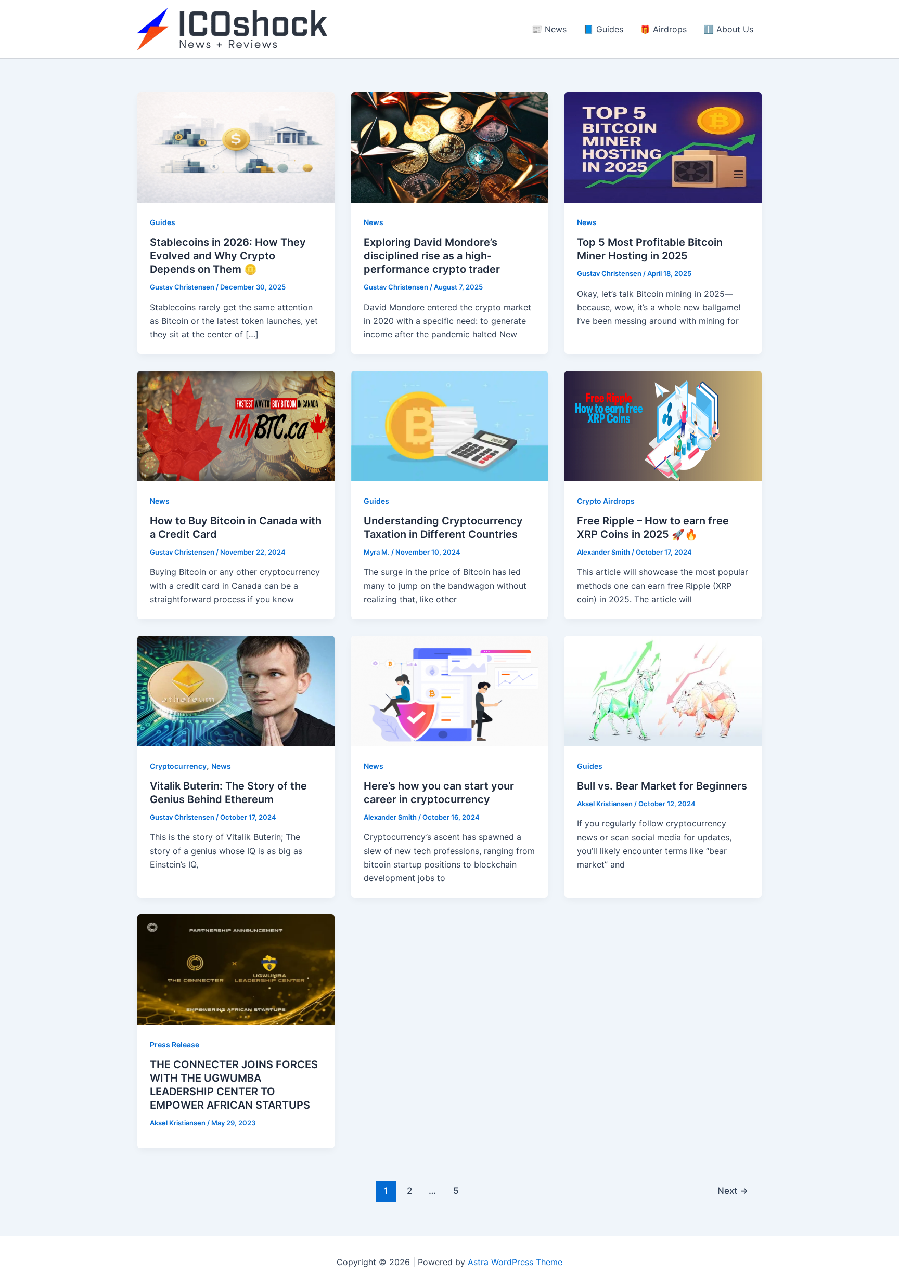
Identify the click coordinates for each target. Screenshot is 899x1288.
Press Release (174, 1044)
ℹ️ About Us (728, 29)
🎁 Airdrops (663, 29)
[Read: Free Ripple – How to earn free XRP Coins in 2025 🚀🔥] (663, 425)
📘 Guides (603, 29)
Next (732, 1190)
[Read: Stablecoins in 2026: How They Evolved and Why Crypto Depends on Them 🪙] (236, 146)
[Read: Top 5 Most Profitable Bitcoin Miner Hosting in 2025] (663, 146)
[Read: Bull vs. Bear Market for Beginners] (663, 690)
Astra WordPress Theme (515, 1262)
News (373, 222)
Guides (162, 222)
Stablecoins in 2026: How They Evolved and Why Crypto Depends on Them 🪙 (228, 255)
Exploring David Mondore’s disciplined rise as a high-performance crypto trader (432, 255)
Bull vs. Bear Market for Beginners (662, 786)
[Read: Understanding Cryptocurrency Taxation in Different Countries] (449, 425)
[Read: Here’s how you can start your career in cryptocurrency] (449, 690)
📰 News (549, 29)
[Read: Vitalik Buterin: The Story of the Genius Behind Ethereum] (236, 690)
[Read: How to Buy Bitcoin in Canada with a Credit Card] (236, 425)
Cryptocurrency (178, 765)
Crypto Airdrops (606, 500)
